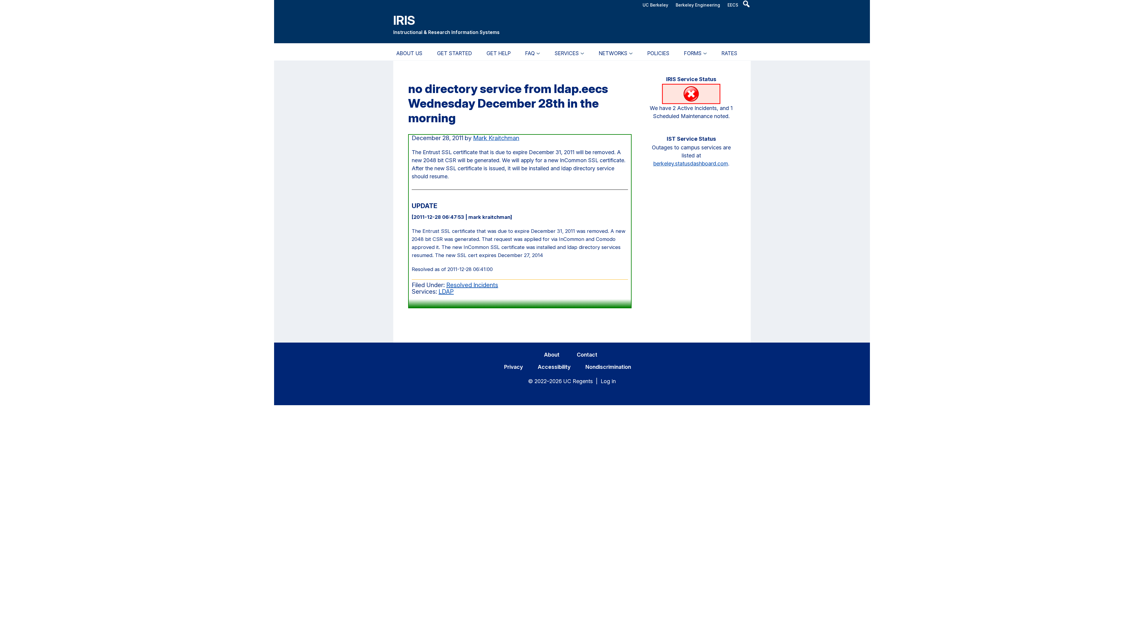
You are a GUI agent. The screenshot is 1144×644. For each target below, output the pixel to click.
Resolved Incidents (472, 285)
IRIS (404, 20)
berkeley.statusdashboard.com (690, 163)
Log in (608, 381)
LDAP (446, 291)
